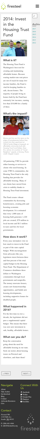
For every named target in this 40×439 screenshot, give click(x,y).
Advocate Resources (8, 401)
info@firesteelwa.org (10, 425)
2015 (34, 34)
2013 (34, 40)
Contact (3, 398)
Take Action (5, 391)
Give (2, 403)
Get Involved (5, 394)
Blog (2, 396)
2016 (34, 31)
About (3, 389)
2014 (34, 37)
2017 (34, 29)
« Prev (6, 373)
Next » (26, 373)
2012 (34, 42)
